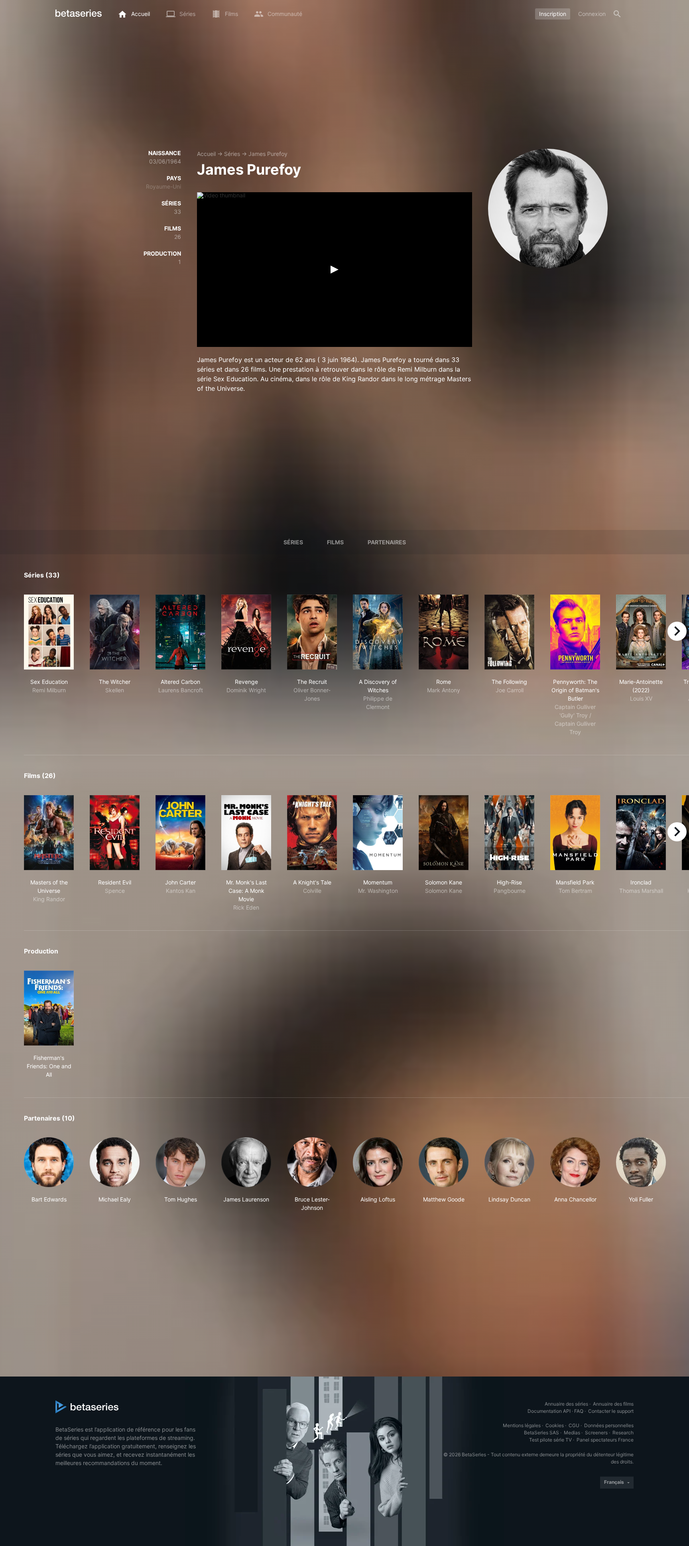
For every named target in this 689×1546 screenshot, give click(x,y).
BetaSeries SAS (541, 1433)
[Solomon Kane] (444, 832)
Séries (232, 153)
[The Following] (509, 632)
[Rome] (444, 632)
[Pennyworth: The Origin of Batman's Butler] (575, 632)
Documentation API (549, 1411)
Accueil (206, 153)
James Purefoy (267, 153)
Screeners (596, 1433)
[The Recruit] (312, 632)
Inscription (552, 13)
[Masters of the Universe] (49, 832)
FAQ (578, 1411)
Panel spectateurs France (605, 1440)
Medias (572, 1433)
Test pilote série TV (550, 1440)
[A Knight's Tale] (312, 832)
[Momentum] (378, 832)
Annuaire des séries (566, 1404)
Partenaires (387, 542)
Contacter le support (611, 1411)
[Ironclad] (641, 832)
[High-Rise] (509, 832)
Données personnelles (609, 1425)
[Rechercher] (617, 14)
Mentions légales (522, 1425)
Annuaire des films (613, 1404)
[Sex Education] (49, 632)
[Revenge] (246, 632)
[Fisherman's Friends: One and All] (49, 1008)
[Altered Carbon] (180, 632)
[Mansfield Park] (575, 832)
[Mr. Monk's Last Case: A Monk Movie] (246, 832)
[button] (49, 1174)
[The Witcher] (115, 632)
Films (335, 542)
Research (623, 1433)
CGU (574, 1425)
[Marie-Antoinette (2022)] (641, 632)
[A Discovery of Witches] (378, 632)
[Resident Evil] (115, 832)
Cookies (554, 1425)
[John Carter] (180, 832)
